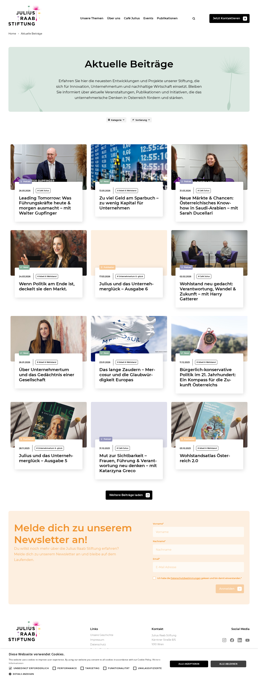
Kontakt (157, 629)
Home (12, 33)
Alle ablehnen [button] (228, 663)
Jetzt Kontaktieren (226, 18)
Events (148, 18)
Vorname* (158, 523)
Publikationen (167, 18)
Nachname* (159, 541)
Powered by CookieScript (242, 677)
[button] (86, 674)
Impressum (97, 639)
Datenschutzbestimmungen (186, 578)
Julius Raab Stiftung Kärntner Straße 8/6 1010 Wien (164, 640)
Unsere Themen (91, 18)
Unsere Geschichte (101, 635)
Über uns (113, 18)
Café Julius (132, 18)
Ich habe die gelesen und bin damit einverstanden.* (199, 578)
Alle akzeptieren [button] (188, 663)
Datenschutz (98, 644)
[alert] (129, 664)
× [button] (254, 652)
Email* (156, 559)
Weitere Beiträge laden (126, 495)
